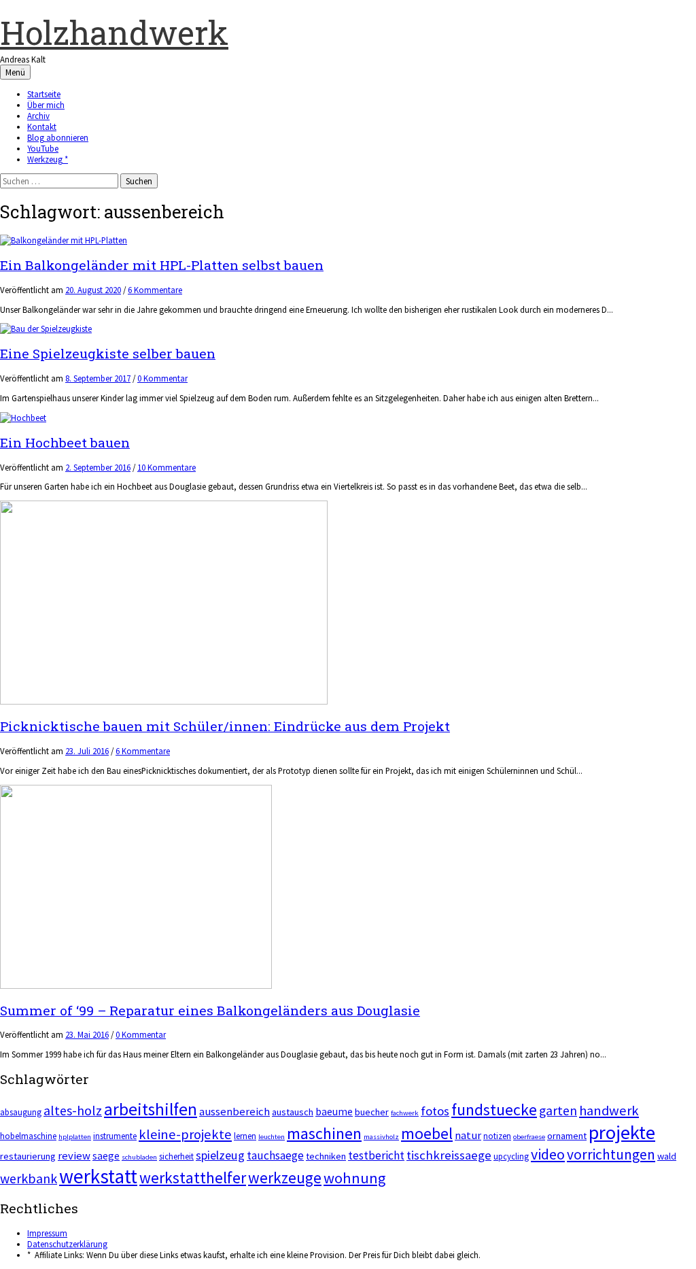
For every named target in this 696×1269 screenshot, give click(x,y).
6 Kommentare (155, 289)
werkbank (28, 1178)
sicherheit (176, 1156)
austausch (292, 1112)
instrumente (115, 1136)
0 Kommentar (162, 378)
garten (558, 1110)
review (74, 1156)
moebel (427, 1133)
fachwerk (405, 1113)
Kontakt (41, 126)
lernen (245, 1136)
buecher (372, 1112)
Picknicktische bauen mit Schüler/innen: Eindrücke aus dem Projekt (225, 725)
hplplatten (74, 1136)
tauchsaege (275, 1155)
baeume (334, 1111)
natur (468, 1135)
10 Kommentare (166, 467)
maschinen (324, 1133)
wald (666, 1156)
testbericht (376, 1155)
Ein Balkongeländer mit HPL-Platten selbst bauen (162, 264)
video (548, 1154)
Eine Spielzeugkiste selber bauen (107, 353)
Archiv (38, 115)
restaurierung (28, 1156)
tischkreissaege (448, 1155)
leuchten (271, 1136)
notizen (497, 1136)
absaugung (20, 1112)
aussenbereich (234, 1111)
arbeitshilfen (150, 1109)
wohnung (354, 1177)
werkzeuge (284, 1177)
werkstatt (98, 1176)
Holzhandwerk (114, 32)
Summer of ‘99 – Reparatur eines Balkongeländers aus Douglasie (210, 1010)
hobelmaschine (28, 1136)
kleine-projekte (185, 1134)
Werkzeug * (47, 159)
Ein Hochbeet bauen (65, 442)
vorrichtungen (611, 1154)
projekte (622, 1132)
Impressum (47, 1233)
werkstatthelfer (192, 1177)
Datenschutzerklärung (67, 1243)
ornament (567, 1136)
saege (106, 1155)
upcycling (511, 1156)
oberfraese (529, 1136)
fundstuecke (494, 1109)
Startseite (43, 93)
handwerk (609, 1110)
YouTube (42, 148)
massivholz (381, 1136)
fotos (435, 1111)
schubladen (139, 1157)
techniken (326, 1156)
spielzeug (220, 1155)
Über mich (46, 104)
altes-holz (73, 1110)
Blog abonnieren (57, 137)
